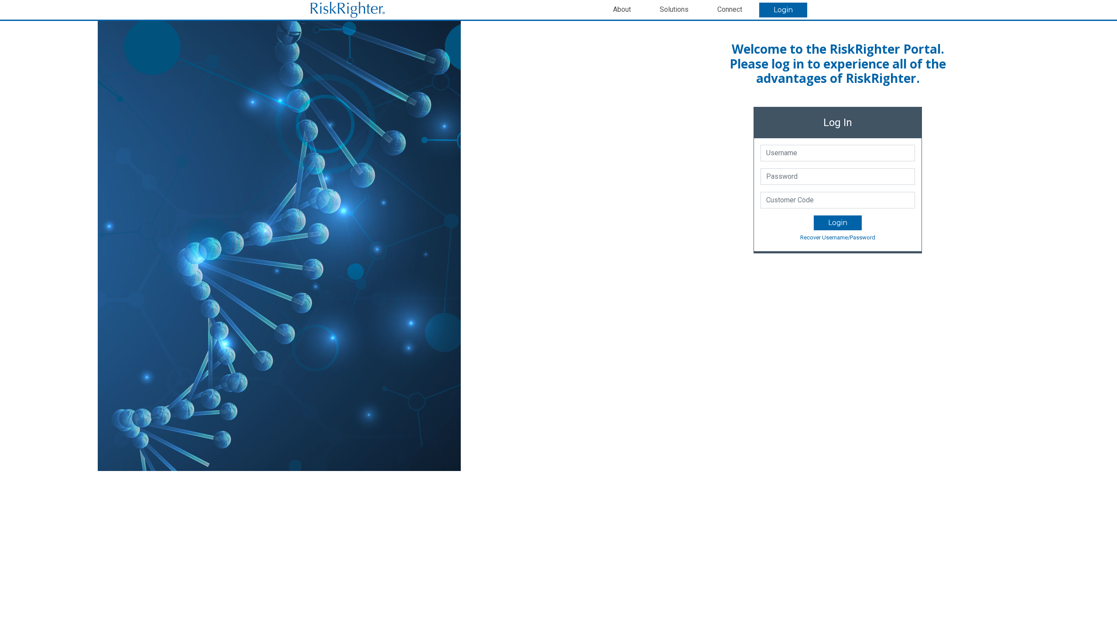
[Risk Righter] (348, 9)
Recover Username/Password (837, 237)
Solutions (674, 9)
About (622, 9)
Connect (729, 9)
